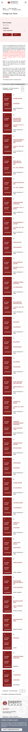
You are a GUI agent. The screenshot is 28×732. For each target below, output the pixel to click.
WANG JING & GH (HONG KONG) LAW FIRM (17, 163)
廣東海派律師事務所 (17, 447)
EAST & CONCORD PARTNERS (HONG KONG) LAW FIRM (17, 120)
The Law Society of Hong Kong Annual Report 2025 (9, 712)
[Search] (2, 2)
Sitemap (11, 716)
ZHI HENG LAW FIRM (17, 98)
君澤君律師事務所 (17, 547)
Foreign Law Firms (16, 9)
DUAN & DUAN (16, 321)
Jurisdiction (6, 28)
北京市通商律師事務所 (18, 287)
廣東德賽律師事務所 (17, 346)
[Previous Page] (22, 87)
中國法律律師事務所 (17, 247)
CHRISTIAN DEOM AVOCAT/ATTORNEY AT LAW (18, 582)
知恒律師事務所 (16, 103)
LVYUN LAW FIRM (16, 462)
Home (4, 8)
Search (6, 34)
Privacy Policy (16, 716)
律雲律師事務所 (16, 467)
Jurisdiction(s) (7, 108)
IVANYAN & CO (16, 637)
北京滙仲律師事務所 (17, 507)
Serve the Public (13, 8)
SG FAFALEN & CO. (17, 674)
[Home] (17, 3)
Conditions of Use (5, 716)
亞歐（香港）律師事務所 (18, 187)
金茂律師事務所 (16, 527)
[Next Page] (22, 90)
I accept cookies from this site (12, 729)
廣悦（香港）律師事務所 (18, 167)
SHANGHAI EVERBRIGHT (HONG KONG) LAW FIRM (18, 141)
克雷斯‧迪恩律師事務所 (18, 587)
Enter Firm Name (7, 22)
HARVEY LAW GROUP (17, 562)
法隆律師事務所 (16, 679)
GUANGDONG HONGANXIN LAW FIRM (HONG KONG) (18, 423)
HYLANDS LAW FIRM (17, 482)
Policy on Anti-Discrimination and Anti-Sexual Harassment (12, 717)
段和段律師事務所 (17, 326)
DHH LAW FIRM (16, 361)
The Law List (6, 9)
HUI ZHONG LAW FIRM (18, 502)
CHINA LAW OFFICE (17, 242)
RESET (15, 34)
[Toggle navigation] (25, 2)
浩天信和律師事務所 (17, 487)
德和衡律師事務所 (17, 366)
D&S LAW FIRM (16, 341)
